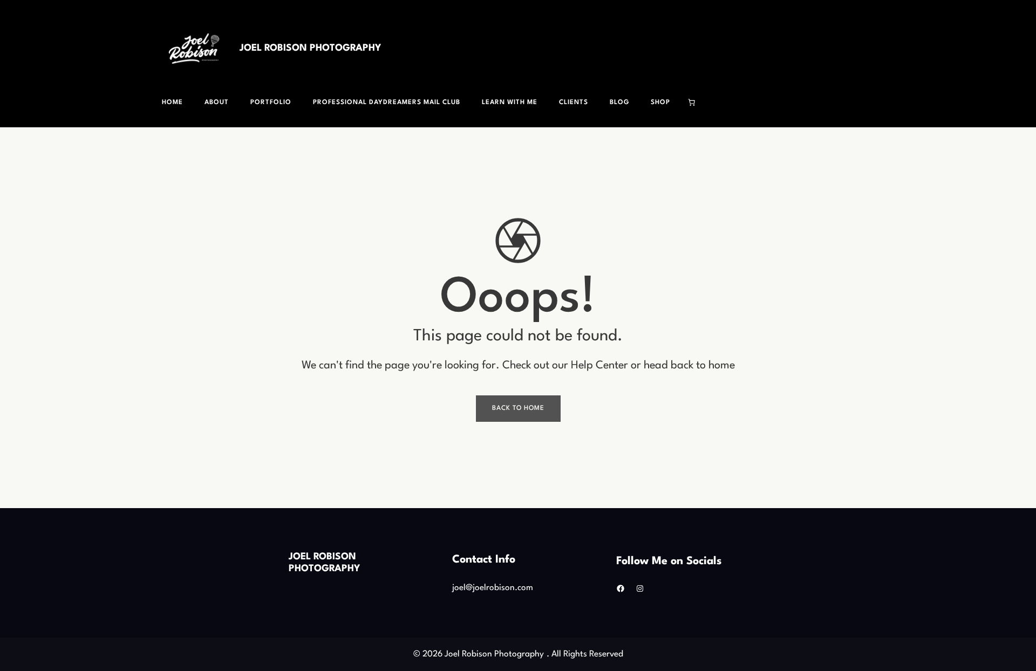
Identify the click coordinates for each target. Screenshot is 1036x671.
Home (172, 102)
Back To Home (518, 408)
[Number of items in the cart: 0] (691, 102)
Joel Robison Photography (310, 48)
